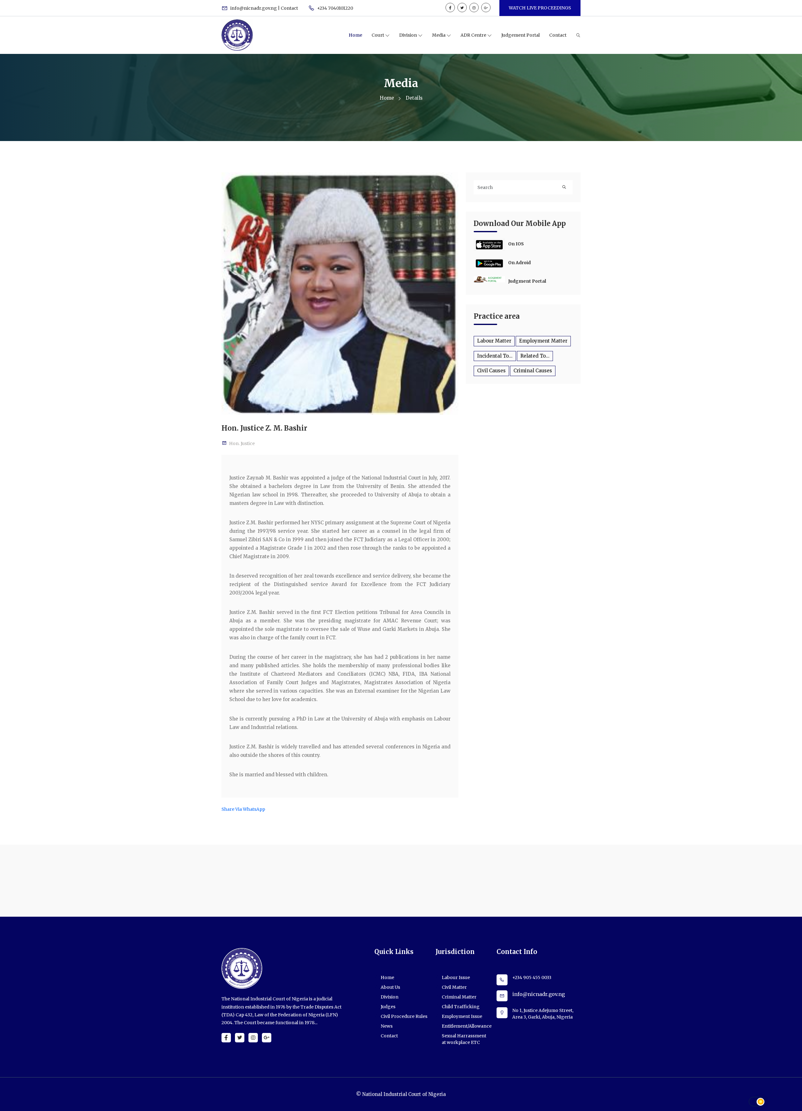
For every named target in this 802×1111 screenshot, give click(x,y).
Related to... (534, 356)
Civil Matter (454, 987)
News (387, 1026)
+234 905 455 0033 (531, 977)
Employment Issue (462, 1016)
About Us (390, 987)
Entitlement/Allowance (467, 1026)
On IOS (516, 244)
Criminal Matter (459, 997)
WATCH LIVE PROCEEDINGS (540, 8)
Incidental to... (495, 356)
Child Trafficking (461, 1006)
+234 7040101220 (334, 8)
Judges (388, 1006)
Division (408, 35)
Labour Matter (494, 341)
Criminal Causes (532, 371)
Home (355, 35)
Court (378, 35)
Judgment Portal (527, 281)
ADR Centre (474, 35)
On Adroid (519, 262)
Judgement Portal (520, 35)
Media (439, 35)
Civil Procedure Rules (404, 1016)
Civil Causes (491, 371)
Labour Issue (456, 977)
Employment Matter (543, 341)
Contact (557, 35)
